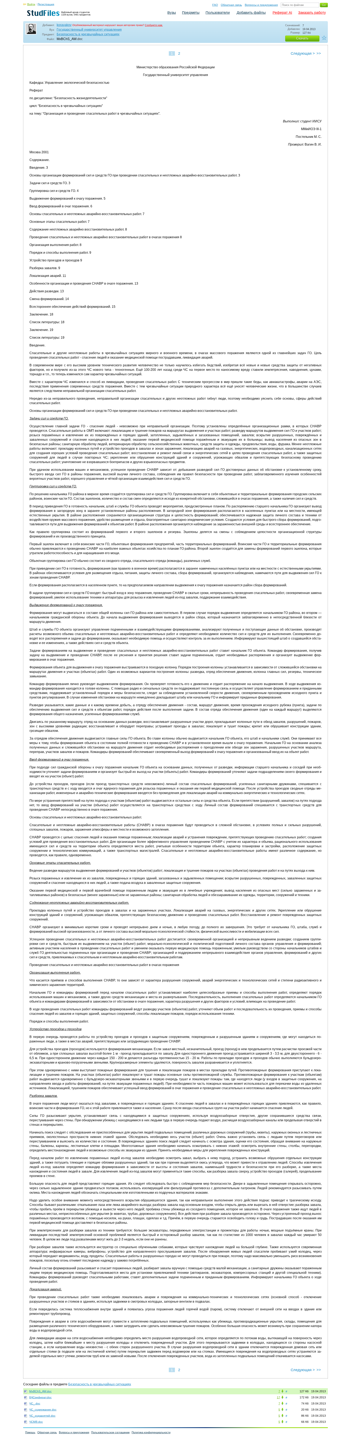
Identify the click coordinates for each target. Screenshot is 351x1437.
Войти (31, 4)
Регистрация (46, 4)
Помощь (30, 1432)
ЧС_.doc (34, 1403)
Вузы (171, 13)
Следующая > (303, 53)
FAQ (215, 5)
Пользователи (218, 13)
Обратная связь (231, 5)
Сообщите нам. (154, 25)
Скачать (302, 38)
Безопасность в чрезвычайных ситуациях (88, 34)
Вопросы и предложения (261, 5)
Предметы (190, 13)
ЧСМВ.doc (36, 1421)
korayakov (64, 25)
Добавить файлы (251, 13)
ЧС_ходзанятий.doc (42, 1415)
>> (318, 53)
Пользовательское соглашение (110, 1432)
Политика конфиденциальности (151, 1432)
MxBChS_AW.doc (40, 1391)
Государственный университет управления (89, 29)
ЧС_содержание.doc (42, 1409)
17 (278, 1397)
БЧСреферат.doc (40, 1397)
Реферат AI (282, 13)
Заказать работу (312, 13)
